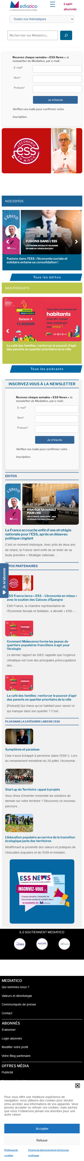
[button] (77, 1085)
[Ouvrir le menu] (52, 4)
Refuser (42, 1140)
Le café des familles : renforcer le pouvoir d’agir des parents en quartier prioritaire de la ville (41, 347)
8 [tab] (57, 183)
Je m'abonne (4, 578)
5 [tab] (44, 183)
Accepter (42, 1128)
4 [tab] (40, 183)
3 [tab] (35, 183)
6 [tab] (48, 183)
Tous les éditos (47, 277)
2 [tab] (31, 183)
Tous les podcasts (47, 369)
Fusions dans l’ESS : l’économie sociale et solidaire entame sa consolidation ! (37, 260)
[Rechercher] (66, 35)
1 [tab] (27, 183)
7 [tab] (53, 183)
